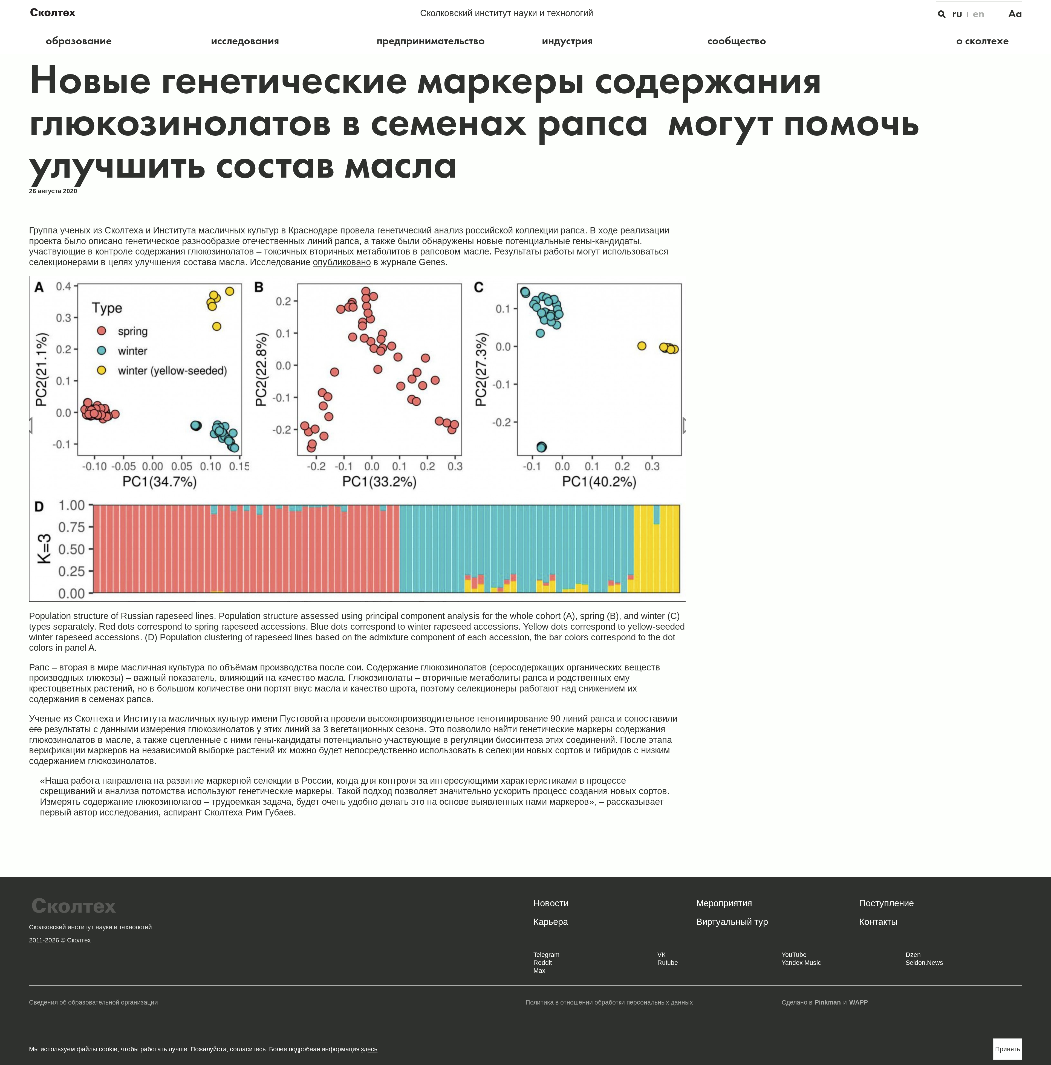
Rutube (667, 962)
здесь (369, 1049)
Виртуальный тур (732, 922)
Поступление (886, 903)
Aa (1015, 13)
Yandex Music (801, 962)
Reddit (542, 962)
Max (539, 970)
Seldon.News (924, 962)
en (978, 13)
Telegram (546, 954)
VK (661, 954)
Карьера (550, 922)
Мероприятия (724, 903)
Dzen (913, 954)
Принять (1007, 1049)
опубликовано (342, 262)
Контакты (878, 922)
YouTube (794, 954)
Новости (550, 903)
